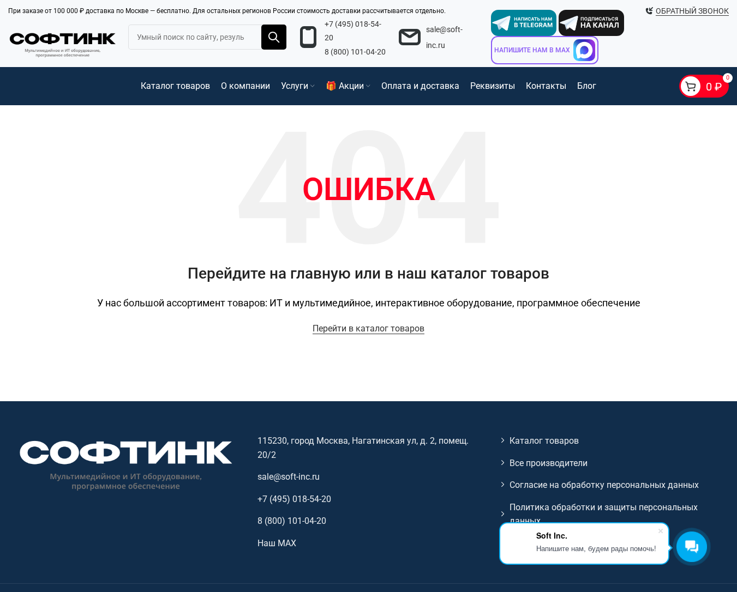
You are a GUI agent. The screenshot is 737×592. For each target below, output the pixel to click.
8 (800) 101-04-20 (355, 51)
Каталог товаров (544, 441)
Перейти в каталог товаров (368, 328)
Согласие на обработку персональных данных (604, 485)
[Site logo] (62, 43)
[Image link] (125, 465)
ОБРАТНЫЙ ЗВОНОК (692, 11)
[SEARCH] (273, 37)
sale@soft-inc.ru (288, 477)
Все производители (549, 463)
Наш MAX (276, 543)
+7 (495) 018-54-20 (294, 499)
